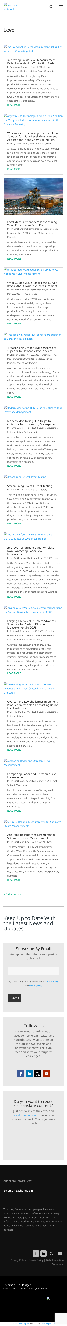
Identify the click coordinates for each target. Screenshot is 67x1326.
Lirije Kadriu (15, 711)
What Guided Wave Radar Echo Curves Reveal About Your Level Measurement (32, 284)
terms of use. (35, 985)
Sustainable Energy (33, 639)
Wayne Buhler (48, 289)
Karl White (36, 289)
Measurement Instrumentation (22, 71)
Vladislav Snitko (17, 354)
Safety (44, 489)
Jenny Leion (15, 143)
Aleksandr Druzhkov (19, 631)
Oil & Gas (32, 293)
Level (48, 66)
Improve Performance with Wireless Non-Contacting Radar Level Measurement (30, 551)
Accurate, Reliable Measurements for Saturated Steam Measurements (31, 836)
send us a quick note (26, 1115)
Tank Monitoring (31, 432)
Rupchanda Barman (19, 66)
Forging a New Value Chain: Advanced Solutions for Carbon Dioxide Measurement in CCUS (31, 624)
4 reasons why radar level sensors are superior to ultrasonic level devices (31, 349)
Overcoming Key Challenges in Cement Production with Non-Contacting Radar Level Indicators (32, 705)
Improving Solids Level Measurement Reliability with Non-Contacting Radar (31, 61)
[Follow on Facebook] (20, 1073)
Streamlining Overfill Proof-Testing (29, 486)
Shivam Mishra (27, 228)
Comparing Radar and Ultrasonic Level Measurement (32, 775)
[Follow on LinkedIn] (29, 1073)
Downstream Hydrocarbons (20, 635)
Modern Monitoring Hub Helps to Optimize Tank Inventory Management (32, 422)
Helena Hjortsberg (28, 558)
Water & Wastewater (27, 362)
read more (14, 104)
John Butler (25, 289)
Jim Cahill (14, 228)
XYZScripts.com (48, 1323)
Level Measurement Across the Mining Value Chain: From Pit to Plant (32, 223)
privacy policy (51, 981)
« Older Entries (12, 894)
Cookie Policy (36, 1260)
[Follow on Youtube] (46, 1073)
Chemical (40, 143)
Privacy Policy (18, 1260)
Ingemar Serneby (43, 228)
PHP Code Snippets (20, 1323)
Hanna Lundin (16, 427)
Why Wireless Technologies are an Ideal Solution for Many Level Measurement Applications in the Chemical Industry (32, 136)
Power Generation (46, 71)
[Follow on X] (37, 1073)
